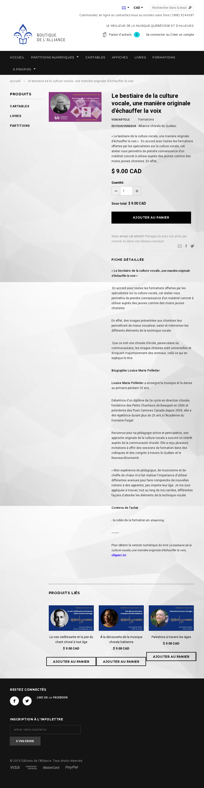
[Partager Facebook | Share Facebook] (186, 246)
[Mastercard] (51, 767)
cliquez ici (118, 555)
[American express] (31, 767)
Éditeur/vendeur (123, 126)
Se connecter (155, 34)
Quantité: (117, 182)
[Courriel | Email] (180, 246)
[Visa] (15, 767)
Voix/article (120, 119)
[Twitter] (192, 246)
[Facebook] (14, 700)
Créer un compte (182, 34)
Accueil (15, 81)
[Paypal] (71, 767)
